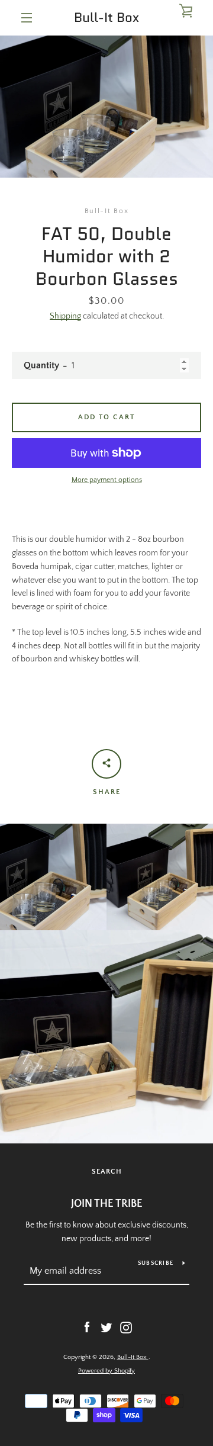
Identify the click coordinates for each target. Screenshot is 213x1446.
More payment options (107, 480)
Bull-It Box (106, 17)
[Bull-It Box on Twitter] (106, 1327)
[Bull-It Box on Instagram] (126, 1327)
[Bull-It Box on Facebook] (87, 1327)
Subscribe (155, 1263)
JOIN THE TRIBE (107, 1204)
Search (107, 1171)
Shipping (65, 316)
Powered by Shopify (106, 1370)
